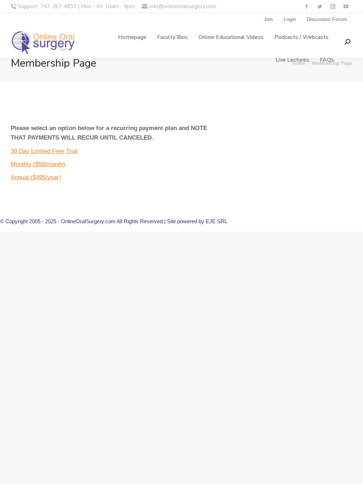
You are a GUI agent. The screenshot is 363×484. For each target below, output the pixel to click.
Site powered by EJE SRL (197, 221)
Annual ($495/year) (36, 177)
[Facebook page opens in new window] (306, 6)
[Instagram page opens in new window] (332, 6)
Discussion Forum (327, 19)
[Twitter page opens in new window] (319, 6)
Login (290, 19)
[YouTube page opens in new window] (345, 6)
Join (268, 19)
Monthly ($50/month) (38, 164)
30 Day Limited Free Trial (44, 151)
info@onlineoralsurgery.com (183, 6)
